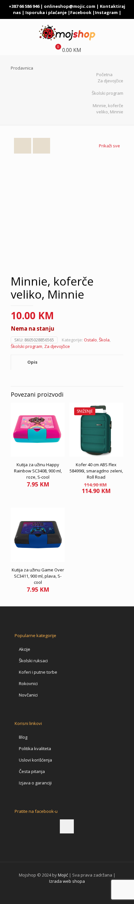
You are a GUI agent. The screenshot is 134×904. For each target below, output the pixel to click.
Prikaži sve (109, 146)
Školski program (107, 93)
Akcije (24, 649)
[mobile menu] (125, 32)
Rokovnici (28, 683)
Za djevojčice (110, 81)
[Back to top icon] (120, 890)
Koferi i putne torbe (38, 672)
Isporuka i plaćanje (46, 12)
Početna (104, 74)
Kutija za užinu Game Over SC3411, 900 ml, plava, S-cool (38, 576)
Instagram (106, 12)
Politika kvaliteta (35, 748)
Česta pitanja (32, 771)
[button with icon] (67, 826)
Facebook (80, 12)
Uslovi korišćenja (35, 760)
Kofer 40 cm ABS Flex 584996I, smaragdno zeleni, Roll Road (96, 471)
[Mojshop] (67, 32)
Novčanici (28, 695)
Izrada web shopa (67, 881)
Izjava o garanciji (35, 783)
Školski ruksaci (33, 661)
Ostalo (90, 340)
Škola (104, 340)
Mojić (63, 875)
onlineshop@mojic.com (69, 6)
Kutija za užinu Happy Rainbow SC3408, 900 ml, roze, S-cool (38, 471)
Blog (23, 737)
